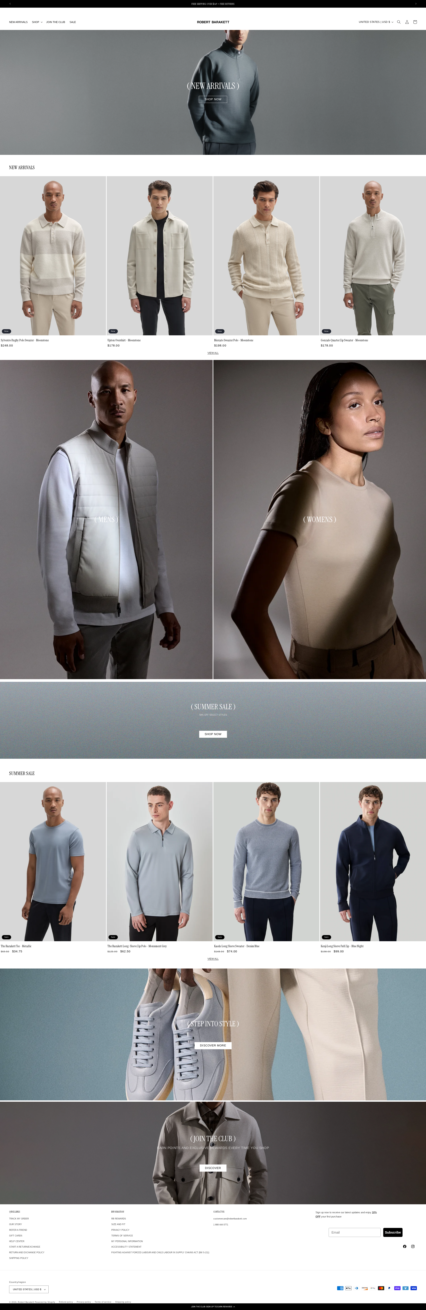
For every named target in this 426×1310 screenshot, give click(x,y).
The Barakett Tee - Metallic (16, 946)
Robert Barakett (26, 1302)
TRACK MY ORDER (19, 1218)
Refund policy (66, 1302)
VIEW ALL (213, 352)
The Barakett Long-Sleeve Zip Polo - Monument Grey (137, 946)
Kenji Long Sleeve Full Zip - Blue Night (342, 946)
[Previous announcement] (10, 3)
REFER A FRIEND (18, 1230)
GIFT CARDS (15, 1235)
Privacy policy (84, 1302)
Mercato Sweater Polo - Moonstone (233, 340)
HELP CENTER (16, 1241)
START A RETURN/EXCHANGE (24, 1247)
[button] (213, 1306)
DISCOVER (213, 1167)
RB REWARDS (118, 1218)
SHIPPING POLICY (18, 1258)
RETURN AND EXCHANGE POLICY (26, 1252)
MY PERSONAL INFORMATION (127, 1241)
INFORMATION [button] (117, 1211)
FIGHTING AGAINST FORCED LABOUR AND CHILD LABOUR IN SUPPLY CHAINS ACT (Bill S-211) (160, 1252)
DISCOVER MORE (213, 1045)
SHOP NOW (213, 99)
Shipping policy (123, 1302)
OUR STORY (15, 1224)
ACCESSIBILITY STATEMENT (126, 1247)
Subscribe (393, 1232)
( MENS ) (106, 519)
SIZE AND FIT (118, 1224)
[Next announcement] (416, 3)
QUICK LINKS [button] (14, 1211)
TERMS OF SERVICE (122, 1235)
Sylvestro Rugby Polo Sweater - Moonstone (25, 340)
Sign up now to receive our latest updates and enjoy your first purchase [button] (346, 1214)
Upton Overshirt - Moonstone (124, 340)
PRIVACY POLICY (120, 1230)
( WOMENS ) (319, 519)
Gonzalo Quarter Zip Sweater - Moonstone (344, 340)
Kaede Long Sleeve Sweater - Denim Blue (236, 946)
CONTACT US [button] (218, 1211)
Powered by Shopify (45, 1302)
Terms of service (103, 1302)
